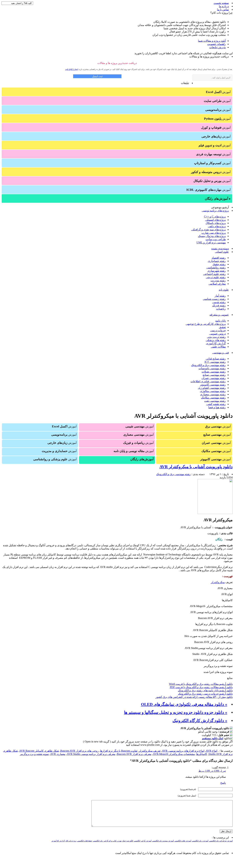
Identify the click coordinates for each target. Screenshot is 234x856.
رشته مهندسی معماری (213, 394)
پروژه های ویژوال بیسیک (212, 236)
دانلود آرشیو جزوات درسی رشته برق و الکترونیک (205, 693)
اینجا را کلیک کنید (71, 69)
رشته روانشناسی (216, 267)
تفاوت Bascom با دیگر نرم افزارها (118, 750)
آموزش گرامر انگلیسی (142, 841)
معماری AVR (57, 754)
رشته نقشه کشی (216, 404)
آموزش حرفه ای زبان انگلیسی (221, 841)
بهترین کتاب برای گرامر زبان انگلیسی (107, 841)
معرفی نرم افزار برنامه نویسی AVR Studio (91, 754)
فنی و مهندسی (220, 352)
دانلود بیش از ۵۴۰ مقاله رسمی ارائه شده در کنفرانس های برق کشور (194, 696)
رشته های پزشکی (216, 340)
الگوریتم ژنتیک (127, 841)
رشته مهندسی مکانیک (213, 397)
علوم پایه (224, 289)
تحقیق (222, 327)
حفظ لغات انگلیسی (84, 841)
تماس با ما (223, 9)
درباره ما (224, 6)
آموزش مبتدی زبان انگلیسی (163, 841)
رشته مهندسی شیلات (214, 371)
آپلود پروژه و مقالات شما (212, 40)
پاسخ (223, 782)
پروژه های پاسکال (215, 223)
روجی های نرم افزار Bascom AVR (79, 750)
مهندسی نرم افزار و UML (211, 242)
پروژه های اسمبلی (215, 219)
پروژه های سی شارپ (213, 232)
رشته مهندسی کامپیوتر (213, 384)
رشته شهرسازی (216, 270)
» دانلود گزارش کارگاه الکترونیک (200, 720)
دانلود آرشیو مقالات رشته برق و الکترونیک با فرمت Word (201, 683)
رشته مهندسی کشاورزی (212, 387)
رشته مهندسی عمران (213, 378)
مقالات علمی (218, 346)
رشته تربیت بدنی (216, 336)
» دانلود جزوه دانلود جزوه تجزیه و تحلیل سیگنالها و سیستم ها (175, 712)
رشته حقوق (219, 264)
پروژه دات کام (70, 841)
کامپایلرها (201, 754)
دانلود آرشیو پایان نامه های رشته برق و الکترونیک (205, 690)
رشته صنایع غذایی (216, 358)
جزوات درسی (218, 330)
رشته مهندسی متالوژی (213, 391)
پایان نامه (220, 320)
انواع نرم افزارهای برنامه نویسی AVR (183, 750)
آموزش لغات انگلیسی (182, 841)
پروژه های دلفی (217, 226)
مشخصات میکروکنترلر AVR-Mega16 (174, 754)
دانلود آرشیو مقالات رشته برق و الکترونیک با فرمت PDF (201, 687)
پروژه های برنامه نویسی (215, 210)
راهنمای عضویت (216, 44)
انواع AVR (211, 750)
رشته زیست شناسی (214, 298)
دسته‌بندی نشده (220, 248)
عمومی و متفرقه (219, 314)
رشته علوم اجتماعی (214, 274)
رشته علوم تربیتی (216, 277)
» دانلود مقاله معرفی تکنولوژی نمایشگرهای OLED (184, 704)
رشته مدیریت (218, 280)
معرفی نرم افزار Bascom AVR (134, 754)
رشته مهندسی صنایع (214, 374)
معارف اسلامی (217, 283)
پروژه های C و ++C (215, 216)
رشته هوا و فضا (217, 407)
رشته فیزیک (219, 305)
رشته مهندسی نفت (215, 400)
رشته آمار (220, 295)
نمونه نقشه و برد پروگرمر (34, 754)
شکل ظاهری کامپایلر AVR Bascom (39, 750)
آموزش (218, 92)
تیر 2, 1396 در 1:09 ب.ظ (212, 770)
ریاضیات (221, 308)
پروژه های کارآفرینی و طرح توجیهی (206, 323)
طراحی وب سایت (216, 239)
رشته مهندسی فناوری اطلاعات (208, 381)
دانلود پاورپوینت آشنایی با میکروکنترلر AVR (196, 467)
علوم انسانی (222, 251)
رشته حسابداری (217, 261)
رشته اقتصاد (219, 257)
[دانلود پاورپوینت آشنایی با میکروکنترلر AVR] (215, 513)
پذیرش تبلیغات (217, 47)
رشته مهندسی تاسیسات (212, 368)
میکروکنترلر (218, 582)
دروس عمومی (217, 333)
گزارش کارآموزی (216, 343)
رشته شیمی (219, 302)
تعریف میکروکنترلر (150, 750)
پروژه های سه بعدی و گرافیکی (208, 229)
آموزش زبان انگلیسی (200, 841)
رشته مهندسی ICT (215, 361)
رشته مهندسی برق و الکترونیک (208, 365)
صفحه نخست (221, 3)
